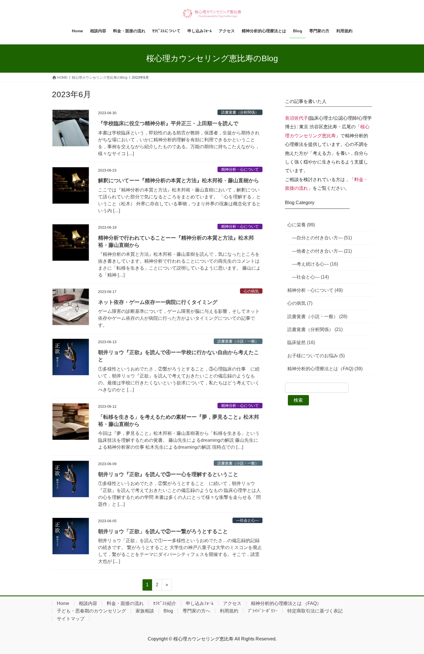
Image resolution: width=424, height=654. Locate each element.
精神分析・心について (240, 169)
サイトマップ (71, 618)
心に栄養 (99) (301, 224)
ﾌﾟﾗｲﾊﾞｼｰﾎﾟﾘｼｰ (263, 610)
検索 (298, 400)
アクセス (232, 603)
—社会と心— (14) (310, 277)
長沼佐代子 (296, 118)
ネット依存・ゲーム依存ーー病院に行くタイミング (157, 302)
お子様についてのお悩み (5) (316, 355)
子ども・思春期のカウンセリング (91, 610)
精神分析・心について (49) (315, 290)
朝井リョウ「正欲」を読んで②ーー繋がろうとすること (163, 531)
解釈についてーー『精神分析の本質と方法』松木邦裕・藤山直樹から (178, 180)
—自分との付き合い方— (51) (322, 237)
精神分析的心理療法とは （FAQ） (286, 603)
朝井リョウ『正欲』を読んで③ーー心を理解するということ (168, 474)
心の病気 (251, 291)
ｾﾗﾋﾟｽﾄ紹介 (164, 603)
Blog (168, 610)
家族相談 (145, 610)
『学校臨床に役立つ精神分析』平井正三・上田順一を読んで (168, 123)
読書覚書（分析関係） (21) (315, 329)
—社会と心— (247, 520)
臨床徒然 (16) (301, 342)
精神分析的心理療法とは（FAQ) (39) (325, 368)
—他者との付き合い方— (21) (322, 251)
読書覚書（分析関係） (240, 112)
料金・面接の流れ (125, 603)
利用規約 (229, 610)
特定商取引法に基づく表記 (315, 610)
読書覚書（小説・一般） (238, 341)
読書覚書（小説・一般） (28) (317, 316)
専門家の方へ (196, 610)
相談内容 (88, 603)
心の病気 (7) (299, 303)
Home (63, 603)
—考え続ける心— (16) (315, 264)
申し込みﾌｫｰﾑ (199, 603)
